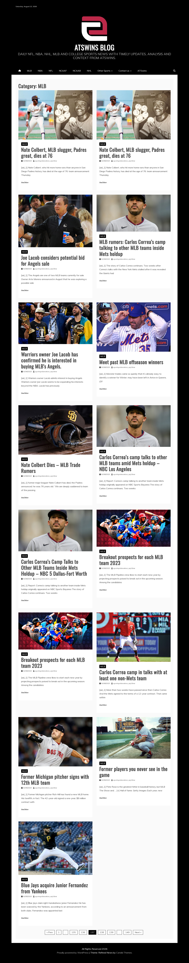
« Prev (50, 932)
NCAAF (63, 70)
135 (74, 932)
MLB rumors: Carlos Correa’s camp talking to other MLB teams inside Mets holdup (132, 247)
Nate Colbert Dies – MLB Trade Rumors (50, 467)
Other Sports (104, 70)
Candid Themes (124, 952)
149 (127, 932)
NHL (89, 70)
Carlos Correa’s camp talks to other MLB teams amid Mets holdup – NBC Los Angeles (133, 462)
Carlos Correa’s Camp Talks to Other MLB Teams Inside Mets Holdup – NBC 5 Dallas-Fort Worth (54, 567)
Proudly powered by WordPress (73, 952)
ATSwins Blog (95, 47)
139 (111, 932)
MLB (29, 70)
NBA (40, 70)
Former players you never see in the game (133, 771)
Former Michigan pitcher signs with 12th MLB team (55, 779)
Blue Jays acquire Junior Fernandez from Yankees (54, 888)
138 (102, 932)
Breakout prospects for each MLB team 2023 (131, 559)
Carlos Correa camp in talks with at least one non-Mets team (133, 674)
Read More (24, 183)
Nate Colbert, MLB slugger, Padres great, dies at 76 (53, 152)
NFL (51, 70)
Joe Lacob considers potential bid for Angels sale (53, 260)
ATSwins (142, 70)
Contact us (124, 70)
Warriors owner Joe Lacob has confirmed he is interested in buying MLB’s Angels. (49, 360)
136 (83, 932)
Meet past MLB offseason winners (131, 362)
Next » (138, 932)
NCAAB (77, 70)
